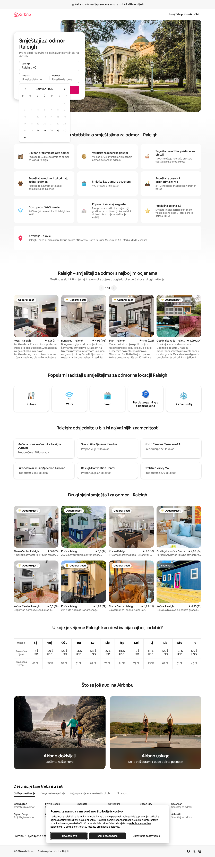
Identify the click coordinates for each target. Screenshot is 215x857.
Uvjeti (65, 851)
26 (38, 130)
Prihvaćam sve (69, 835)
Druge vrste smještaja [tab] (52, 793)
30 (64, 130)
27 (44, 130)
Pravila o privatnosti (48, 851)
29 (58, 130)
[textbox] (34, 79)
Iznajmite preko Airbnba (184, 14)
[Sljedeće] (114, 288)
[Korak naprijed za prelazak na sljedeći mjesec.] (64, 89)
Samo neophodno (108, 835)
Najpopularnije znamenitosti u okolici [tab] (90, 793)
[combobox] (49, 67)
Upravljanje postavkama (146, 835)
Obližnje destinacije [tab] (24, 793)
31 (25, 137)
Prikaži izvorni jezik (134, 4)
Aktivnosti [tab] (122, 793)
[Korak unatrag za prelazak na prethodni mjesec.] (25, 89)
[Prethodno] (101, 288)
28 (51, 130)
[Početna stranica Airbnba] (22, 14)
